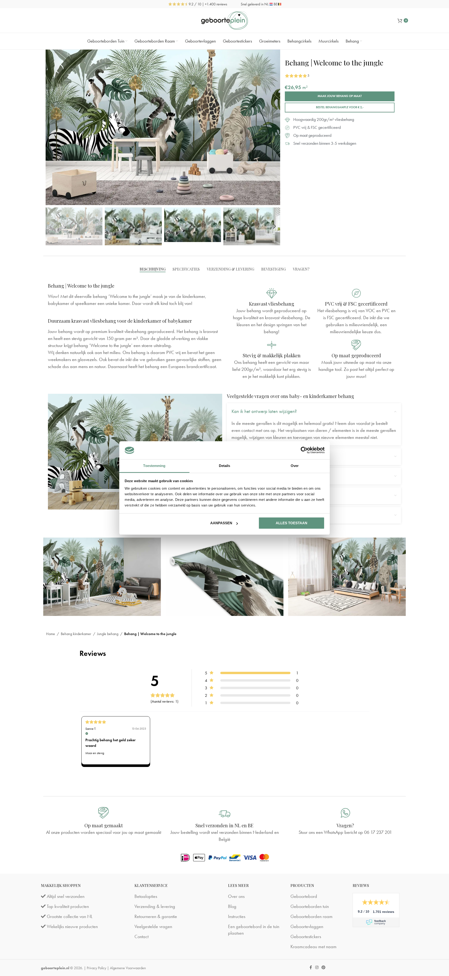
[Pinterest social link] (323, 967)
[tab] (153, 269)
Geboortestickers (305, 936)
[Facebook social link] (311, 967)
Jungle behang (107, 634)
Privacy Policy (96, 968)
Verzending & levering (154, 906)
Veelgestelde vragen (153, 926)
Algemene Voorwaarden (128, 968)
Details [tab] (224, 466)
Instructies (236, 916)
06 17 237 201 (378, 832)
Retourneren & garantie (155, 916)
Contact (141, 936)
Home (50, 634)
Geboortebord (303, 896)
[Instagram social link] (317, 967)
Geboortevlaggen (306, 926)
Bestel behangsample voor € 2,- (340, 107)
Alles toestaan (291, 523)
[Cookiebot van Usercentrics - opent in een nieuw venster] (304, 450)
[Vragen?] (345, 813)
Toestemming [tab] (154, 466)
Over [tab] (295, 466)
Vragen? (345, 825)
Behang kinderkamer (76, 634)
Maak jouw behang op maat (340, 96)
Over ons (236, 896)
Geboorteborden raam (311, 916)
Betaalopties (145, 896)
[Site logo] (224, 20)
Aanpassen (221, 523)
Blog (232, 906)
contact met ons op (258, 430)
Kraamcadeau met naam (313, 946)
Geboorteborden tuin (309, 906)
